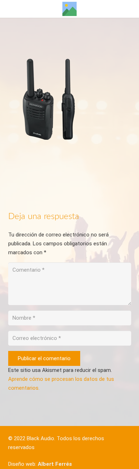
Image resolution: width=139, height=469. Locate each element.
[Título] (69, 9)
